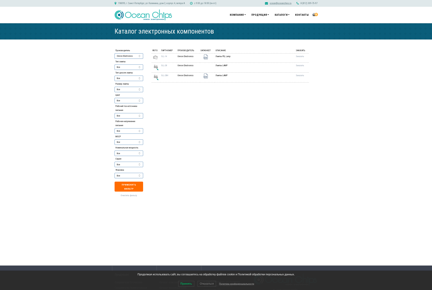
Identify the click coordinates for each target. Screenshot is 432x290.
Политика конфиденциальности (236, 283)
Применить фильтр (129, 186)
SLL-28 (164, 65)
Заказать (300, 56)
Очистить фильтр (129, 195)
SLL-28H (164, 75)
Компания (237, 14)
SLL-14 (164, 56)
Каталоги (281, 14)
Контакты (302, 14)
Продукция (259, 14)
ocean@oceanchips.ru (280, 3)
